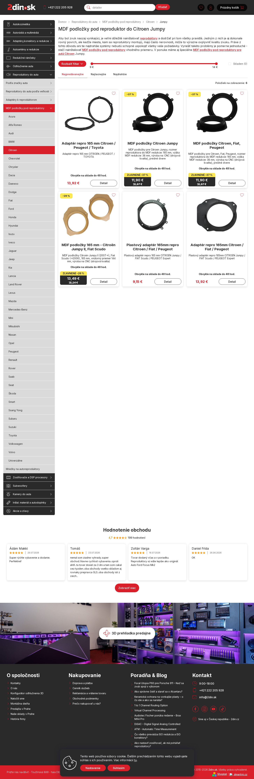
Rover (12, 368)
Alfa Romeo (15, 124)
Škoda (12, 393)
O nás (14, 688)
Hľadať (162, 7)
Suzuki (12, 427)
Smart (12, 401)
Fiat (11, 200)
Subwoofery (20, 485)
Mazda (12, 301)
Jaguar (13, 250)
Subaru (13, 418)
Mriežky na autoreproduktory (23, 468)
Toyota (13, 435)
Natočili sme (17, 698)
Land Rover (15, 284)
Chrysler (13, 166)
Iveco (12, 242)
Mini (11, 317)
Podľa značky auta (17, 82)
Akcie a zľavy (21, 510)
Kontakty (16, 683)
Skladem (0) (240, 63)
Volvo (12, 452)
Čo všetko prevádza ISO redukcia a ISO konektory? (157, 736)
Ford (11, 208)
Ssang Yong (15, 410)
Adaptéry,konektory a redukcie (31, 41)
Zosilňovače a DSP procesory (30, 477)
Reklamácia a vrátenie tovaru (89, 693)
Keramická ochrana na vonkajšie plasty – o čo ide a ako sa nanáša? (158, 698)
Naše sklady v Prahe (22, 713)
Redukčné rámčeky (24, 57)
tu (135, 760)
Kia (10, 267)
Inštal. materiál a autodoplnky (29, 502)
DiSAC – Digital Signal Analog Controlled (157, 724)
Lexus (12, 292)
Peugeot (14, 351)
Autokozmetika (21, 24)
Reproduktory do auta (25, 74)
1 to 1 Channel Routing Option (151, 705)
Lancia (12, 275)
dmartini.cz (240, 774)
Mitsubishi (14, 326)
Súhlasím (119, 768)
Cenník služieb (81, 688)
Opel (11, 343)
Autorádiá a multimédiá (26, 32)
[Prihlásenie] (210, 7)
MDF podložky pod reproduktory (25, 108)
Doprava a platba (83, 683)
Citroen (13, 150)
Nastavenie (93, 768)
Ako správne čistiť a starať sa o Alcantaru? (158, 691)
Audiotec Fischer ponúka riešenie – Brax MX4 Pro (157, 717)
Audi (11, 133)
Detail (104, 183)
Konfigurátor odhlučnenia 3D (27, 693)
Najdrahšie (120, 74)
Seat (11, 385)
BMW (12, 141)
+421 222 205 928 (60, 7)
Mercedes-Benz (18, 309)
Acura (12, 116)
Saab (11, 376)
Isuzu (11, 234)
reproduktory (148, 38)
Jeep (12, 259)
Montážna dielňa (20, 703)
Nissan (12, 334)
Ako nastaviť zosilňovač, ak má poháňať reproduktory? (157, 744)
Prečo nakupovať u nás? (87, 703)
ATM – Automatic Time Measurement (155, 729)
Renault (13, 359)
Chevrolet (14, 158)
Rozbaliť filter (70, 64)
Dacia (12, 175)
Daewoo (13, 183)
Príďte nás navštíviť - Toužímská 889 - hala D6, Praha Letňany (42, 772)
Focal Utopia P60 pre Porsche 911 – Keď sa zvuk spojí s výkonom (159, 685)
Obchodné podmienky (86, 698)
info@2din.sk (207, 697)
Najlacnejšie (98, 74)
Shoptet (222, 774)
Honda (12, 217)
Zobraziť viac (127, 588)
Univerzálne (15, 460)
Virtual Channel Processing (149, 710)
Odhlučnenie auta (23, 66)
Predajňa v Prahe (21, 708)
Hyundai (13, 225)
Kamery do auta (22, 494)
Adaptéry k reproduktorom (21, 99)
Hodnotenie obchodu (127, 530)
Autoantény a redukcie (26, 49)
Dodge (13, 192)
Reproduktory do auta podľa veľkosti (27, 91)
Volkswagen (16, 443)
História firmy (18, 718)
